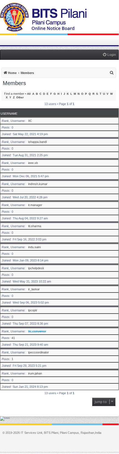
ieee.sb (33, 163)
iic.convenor (37, 331)
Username (9, 113)
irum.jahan (35, 373)
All (29, 93)
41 (13, 338)
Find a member (14, 93)
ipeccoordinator (38, 352)
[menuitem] (109, 55)
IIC (30, 120)
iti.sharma (34, 226)
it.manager (35, 205)
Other (20, 97)
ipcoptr (32, 310)
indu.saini (34, 247)
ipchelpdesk (36, 268)
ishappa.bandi (37, 141)
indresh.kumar (37, 184)
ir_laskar (34, 289)
